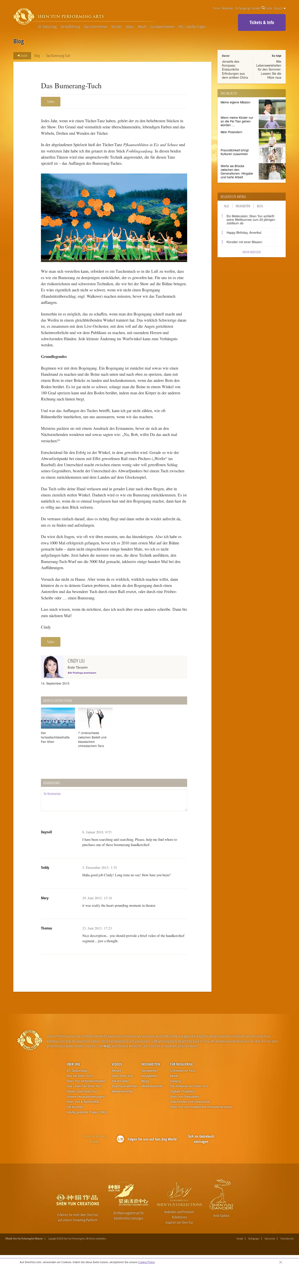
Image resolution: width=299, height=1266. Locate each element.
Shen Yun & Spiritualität (83, 1102)
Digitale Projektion (182, 1091)
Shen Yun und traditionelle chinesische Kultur (201, 1107)
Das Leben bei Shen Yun (84, 1086)
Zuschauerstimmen (162, 26)
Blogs (145, 1081)
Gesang (175, 1081)
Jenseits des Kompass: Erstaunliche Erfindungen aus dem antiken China (235, 69)
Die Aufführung (70, 26)
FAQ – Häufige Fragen (192, 26)
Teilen (50, 101)
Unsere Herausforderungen (86, 1096)
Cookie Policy (146, 1262)
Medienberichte (122, 1091)
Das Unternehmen (95, 26)
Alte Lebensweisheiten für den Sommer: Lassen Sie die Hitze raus (268, 69)
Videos (130, 26)
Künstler (116, 26)
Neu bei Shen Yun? (80, 1076)
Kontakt (256, 8)
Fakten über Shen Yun (82, 1091)
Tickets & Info (262, 22)
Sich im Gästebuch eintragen (201, 1139)
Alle (226, 206)
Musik (174, 1076)
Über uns (73, 1064)
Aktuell (142, 26)
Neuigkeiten (243, 206)
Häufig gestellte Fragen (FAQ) (87, 1112)
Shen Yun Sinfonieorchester (86, 1081)
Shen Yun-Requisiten (184, 1096)
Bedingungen (253, 1238)
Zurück (23, 55)
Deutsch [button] (278, 8)
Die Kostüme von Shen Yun (189, 1086)
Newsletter (227, 8)
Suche (269, 8)
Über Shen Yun (122, 1076)
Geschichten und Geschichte (190, 1102)
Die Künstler (75, 1107)
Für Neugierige (242, 8)
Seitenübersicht (287, 1238)
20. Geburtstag (47, 26)
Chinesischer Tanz (182, 1070)
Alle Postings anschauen (82, 672)
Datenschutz (270, 1238)
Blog (37, 55)
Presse (216, 8)
